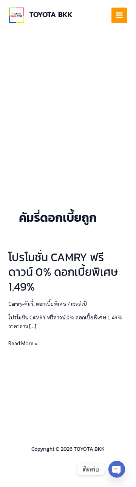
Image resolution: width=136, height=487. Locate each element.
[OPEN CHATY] (116, 469)
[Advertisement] (68, 102)
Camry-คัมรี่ (20, 303)
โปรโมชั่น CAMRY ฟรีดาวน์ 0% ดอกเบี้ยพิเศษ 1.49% (63, 272)
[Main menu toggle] (119, 15)
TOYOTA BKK (51, 14)
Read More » (22, 342)
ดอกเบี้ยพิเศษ (51, 303)
